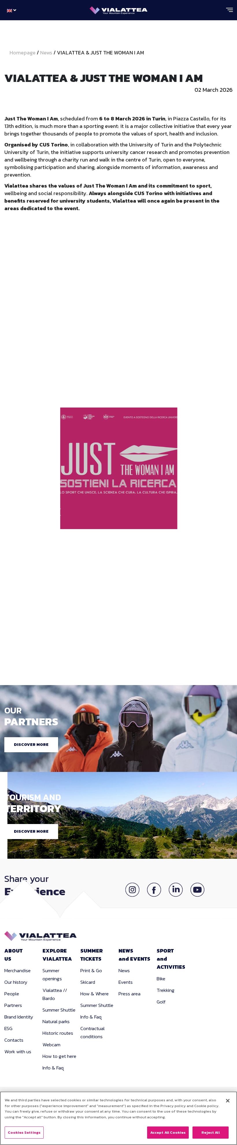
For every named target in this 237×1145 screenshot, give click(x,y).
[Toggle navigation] (229, 12)
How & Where (94, 993)
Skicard (87, 982)
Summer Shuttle (58, 1010)
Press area (129, 993)
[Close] (227, 1100)
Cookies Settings (24, 1132)
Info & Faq (53, 1067)
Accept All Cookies (168, 1132)
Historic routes (57, 1033)
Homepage (23, 52)
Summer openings (52, 974)
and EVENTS (134, 955)
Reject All (210, 1132)
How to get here (59, 1056)
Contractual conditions (92, 1032)
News (46, 52)
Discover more (31, 745)
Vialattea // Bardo (54, 994)
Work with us (17, 1051)
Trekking (166, 990)
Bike (161, 978)
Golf (161, 1001)
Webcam (51, 1044)
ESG (8, 1028)
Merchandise (17, 970)
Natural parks (56, 1021)
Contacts (13, 1040)
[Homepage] (118, 8)
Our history (15, 982)
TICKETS (91, 955)
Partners (13, 1005)
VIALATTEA (57, 955)
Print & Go (91, 970)
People (11, 993)
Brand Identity (18, 1017)
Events (125, 982)
